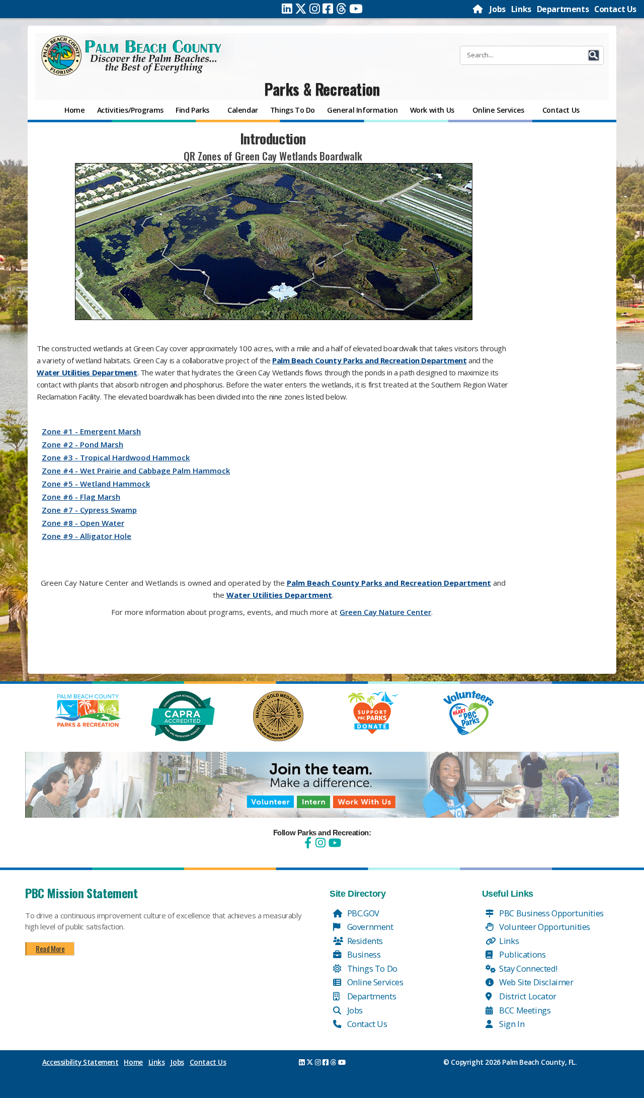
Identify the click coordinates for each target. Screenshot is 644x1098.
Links (521, 9)
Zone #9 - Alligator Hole (86, 536)
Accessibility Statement (80, 1062)
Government (369, 926)
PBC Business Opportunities (551, 913)
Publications (522, 954)
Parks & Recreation (322, 88)
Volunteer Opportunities (544, 926)
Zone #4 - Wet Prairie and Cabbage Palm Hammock (136, 470)
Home (133, 1062)
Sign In (511, 1024)
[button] (594, 55)
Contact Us (615, 9)
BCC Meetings (524, 1010)
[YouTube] (334, 842)
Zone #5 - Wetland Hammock (96, 484)
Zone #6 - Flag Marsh (81, 497)
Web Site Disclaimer (536, 982)
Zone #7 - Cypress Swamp (89, 510)
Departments (563, 9)
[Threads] (341, 9)
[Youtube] (356, 9)
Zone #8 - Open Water (83, 523)
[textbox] (273, 393)
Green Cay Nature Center (385, 612)
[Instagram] (314, 9)
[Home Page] (478, 9)
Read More (50, 948)
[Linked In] (287, 9)
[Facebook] (328, 9)
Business (362, 954)
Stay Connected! (527, 968)
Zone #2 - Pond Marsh (82, 444)
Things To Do (371, 968)
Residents (364, 941)
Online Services (374, 982)
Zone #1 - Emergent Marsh (91, 431)
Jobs (497, 9)
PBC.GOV (362, 913)
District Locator (527, 996)
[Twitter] (301, 9)
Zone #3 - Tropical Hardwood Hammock (116, 457)
